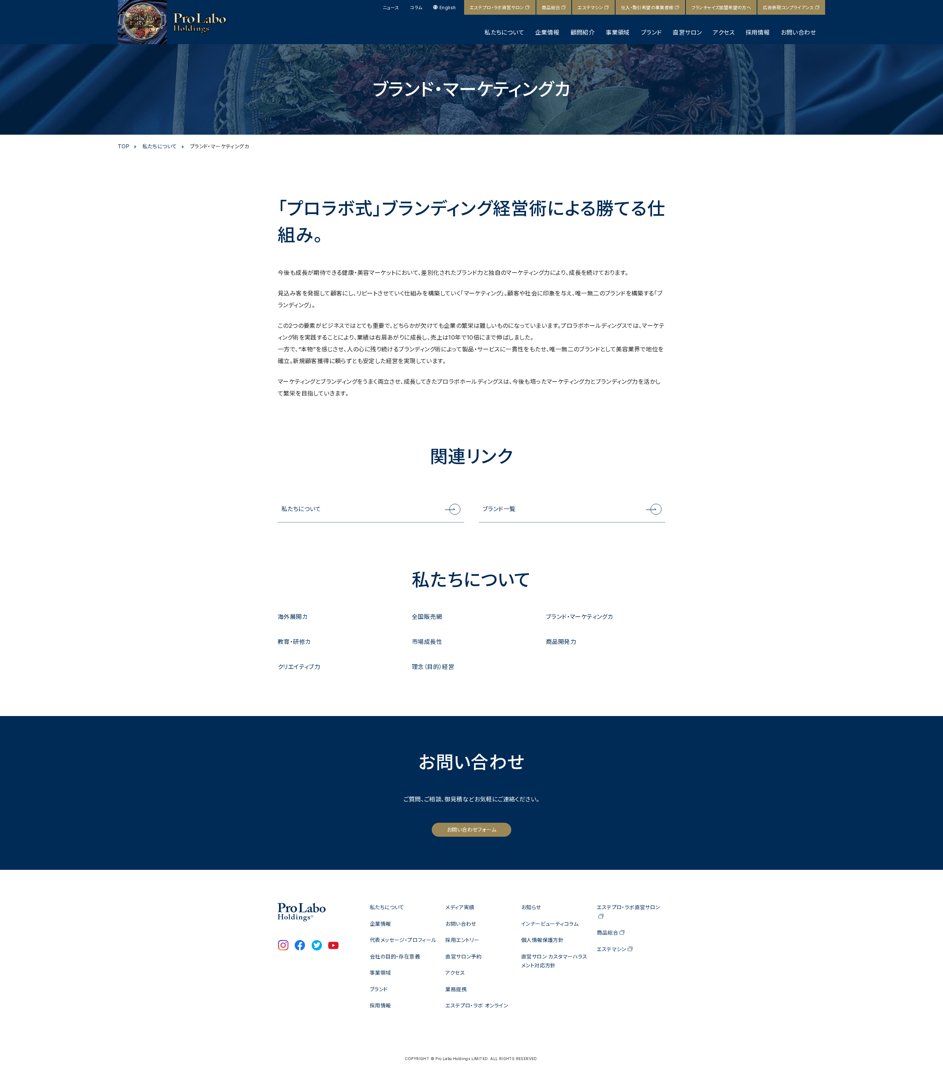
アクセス (724, 32)
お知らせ (531, 907)
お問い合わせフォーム (471, 829)
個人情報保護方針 (542, 940)
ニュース (391, 7)
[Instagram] (283, 946)
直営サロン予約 (463, 956)
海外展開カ (293, 616)
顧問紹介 (583, 32)
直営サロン (687, 32)
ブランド (651, 32)
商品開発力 (561, 641)
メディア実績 (459, 907)
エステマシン (590, 7)
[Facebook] (299, 946)
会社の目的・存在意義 (395, 956)
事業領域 (618, 32)
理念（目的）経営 (433, 666)
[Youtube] (333, 946)
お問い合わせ (798, 32)
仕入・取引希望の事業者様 (647, 7)
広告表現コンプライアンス (788, 7)
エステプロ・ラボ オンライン (476, 1005)
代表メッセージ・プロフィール (403, 940)
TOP (123, 146)
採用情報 (758, 32)
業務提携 (456, 989)
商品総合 (551, 7)
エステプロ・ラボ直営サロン (497, 7)
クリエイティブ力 (299, 666)
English (447, 7)
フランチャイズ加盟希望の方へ (721, 7)
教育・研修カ (294, 641)
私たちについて (504, 32)
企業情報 (547, 32)
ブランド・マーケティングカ (579, 616)
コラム (416, 7)
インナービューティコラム (550, 924)
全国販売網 (427, 616)
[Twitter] (316, 946)
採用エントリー (462, 940)
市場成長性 (427, 641)
